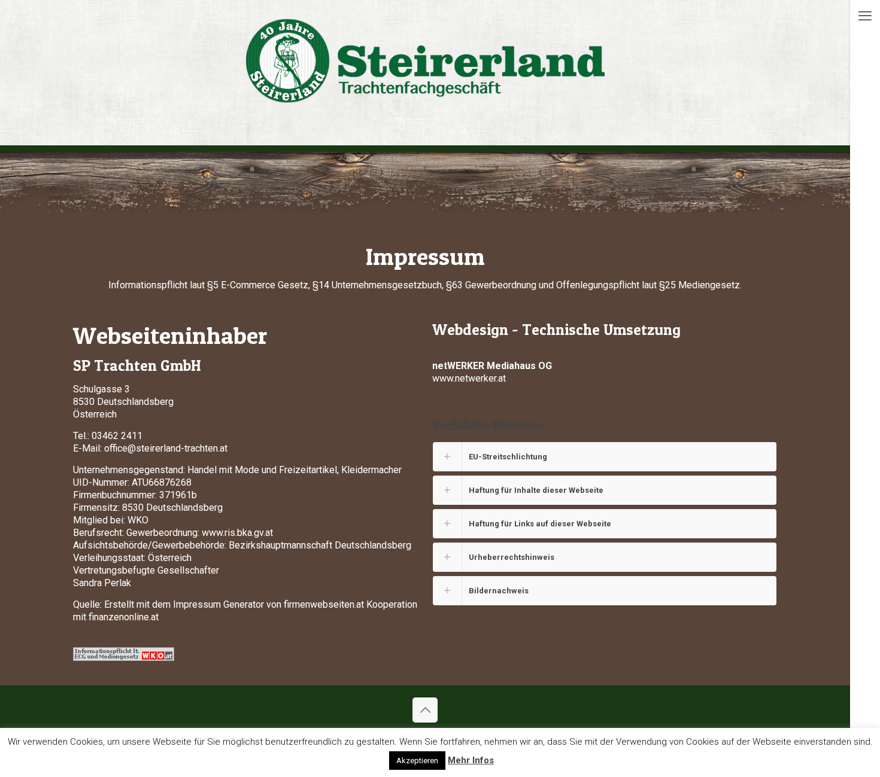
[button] (604, 456)
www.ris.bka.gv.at (237, 532)
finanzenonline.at (124, 617)
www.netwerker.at (469, 378)
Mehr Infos (471, 760)
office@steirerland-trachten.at (165, 448)
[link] (123, 654)
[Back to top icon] (425, 710)
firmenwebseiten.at (324, 604)
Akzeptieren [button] (417, 760)
